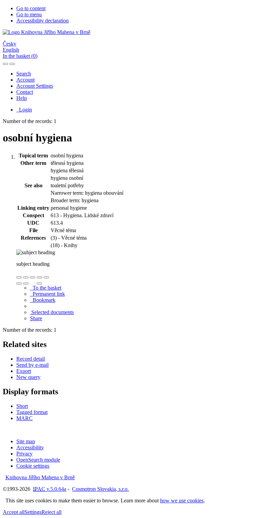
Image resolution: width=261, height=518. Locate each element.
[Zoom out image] (26, 277)
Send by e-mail (32, 365)
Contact (24, 92)
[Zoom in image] (19, 277)
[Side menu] (5, 64)
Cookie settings (32, 466)
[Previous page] (32, 283)
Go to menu (29, 14)
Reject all (51, 512)
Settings (32, 512)
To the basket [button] (45, 288)
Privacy (24, 453)
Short (22, 406)
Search (23, 73)
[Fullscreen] (39, 277)
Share (36, 318)
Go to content (31, 8)
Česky (9, 44)
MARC (24, 418)
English (11, 50)
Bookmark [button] (42, 300)
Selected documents (52, 312)
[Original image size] (32, 277)
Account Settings (34, 86)
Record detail (30, 359)
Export (23, 371)
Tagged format (32, 412)
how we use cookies (182, 500)
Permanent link (47, 294)
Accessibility (30, 447)
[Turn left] (19, 283)
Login (24, 110)
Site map (25, 441)
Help (21, 98)
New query (28, 377)
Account (25, 80)
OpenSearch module (38, 460)
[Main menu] (12, 64)
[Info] (46, 277)
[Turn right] (26, 283)
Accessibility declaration (42, 20)
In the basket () (20, 56)
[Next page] (39, 283)
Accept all (13, 512)
